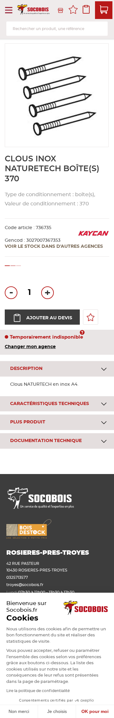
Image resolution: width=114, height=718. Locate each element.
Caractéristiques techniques (49, 404)
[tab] (57, 369)
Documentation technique (46, 441)
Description (26, 368)
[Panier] (103, 10)
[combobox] (57, 29)
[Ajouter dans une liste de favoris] (90, 317)
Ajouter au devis (49, 318)
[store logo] (34, 10)
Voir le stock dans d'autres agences (54, 246)
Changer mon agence (30, 347)
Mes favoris (73, 10)
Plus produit (27, 422)
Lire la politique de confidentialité (38, 691)
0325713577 (17, 577)
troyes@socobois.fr (24, 585)
